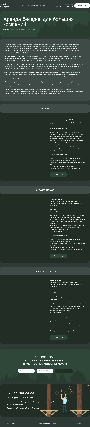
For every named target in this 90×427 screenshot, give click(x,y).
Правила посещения (12, 423)
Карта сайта (80, 423)
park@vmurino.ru (20, 397)
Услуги (21, 5)
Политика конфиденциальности (47, 423)
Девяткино (41, 402)
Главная (5, 29)
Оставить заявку (82, 5)
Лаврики (55, 402)
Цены (27, 5)
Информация (34, 5)
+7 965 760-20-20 (65, 6)
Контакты (42, 5)
